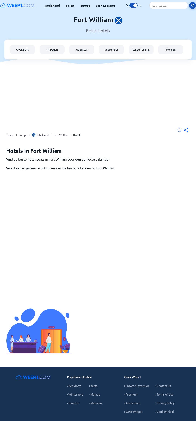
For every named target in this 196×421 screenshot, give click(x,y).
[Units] (133, 5)
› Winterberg (75, 394)
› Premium (130, 394)
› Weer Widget (133, 411)
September (111, 49)
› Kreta (93, 386)
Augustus (81, 49)
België (70, 5)
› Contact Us (163, 386)
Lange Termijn (141, 49)
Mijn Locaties (105, 5)
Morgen (171, 49)
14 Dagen (52, 49)
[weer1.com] (17, 5)
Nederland (52, 5)
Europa (85, 5)
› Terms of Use (164, 394)
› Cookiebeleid (164, 411)
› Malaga (94, 394)
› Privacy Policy (164, 403)
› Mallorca (95, 403)
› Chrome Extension (137, 386)
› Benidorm (74, 386)
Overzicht (22, 49)
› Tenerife (73, 403)
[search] (192, 5)
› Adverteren (132, 403)
